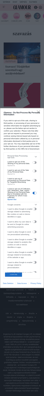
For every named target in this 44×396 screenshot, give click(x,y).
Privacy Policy (36, 283)
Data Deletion (8, 283)
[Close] (39, 112)
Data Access (22, 283)
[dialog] (22, 198)
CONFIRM (13, 274)
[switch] (35, 162)
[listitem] (22, 156)
